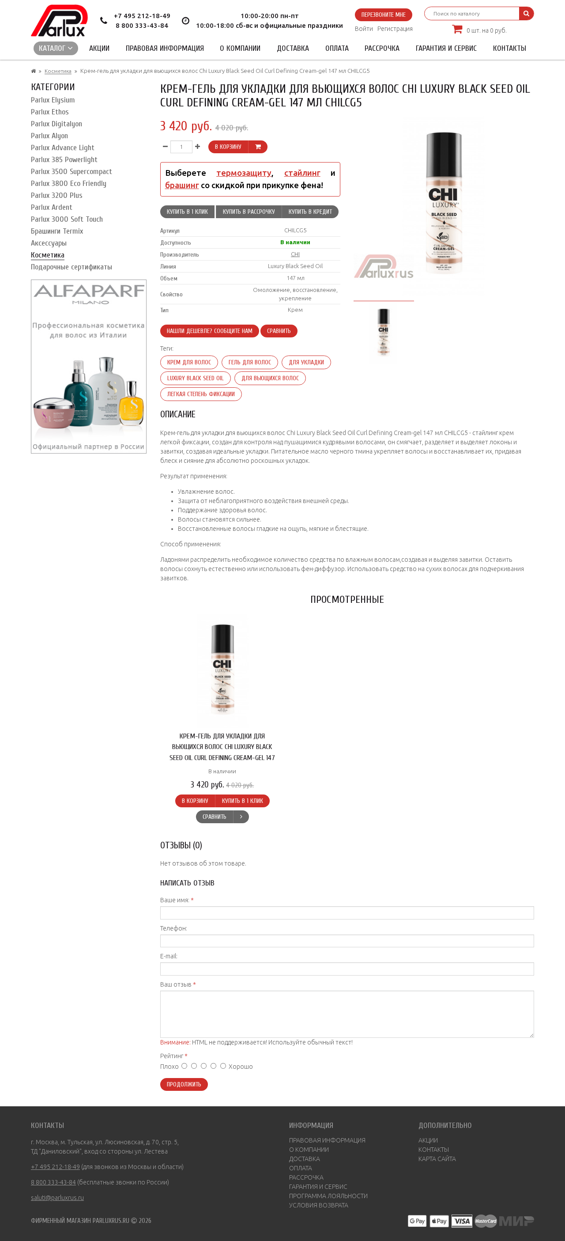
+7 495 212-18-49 (142, 15)
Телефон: (173, 928)
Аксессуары (49, 243)
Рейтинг (171, 1055)
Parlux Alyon (49, 135)
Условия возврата (318, 1205)
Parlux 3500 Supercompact (71, 171)
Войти (364, 28)
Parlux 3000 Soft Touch (67, 219)
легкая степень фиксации (201, 394)
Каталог (53, 48)
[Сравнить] (241, 816)
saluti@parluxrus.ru (57, 1197)
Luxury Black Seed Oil (195, 378)
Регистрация (395, 28)
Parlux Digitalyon (56, 124)
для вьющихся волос (270, 378)
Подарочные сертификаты (71, 267)
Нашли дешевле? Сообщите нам (209, 331)
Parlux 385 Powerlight (64, 159)
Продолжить (184, 1084)
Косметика (58, 71)
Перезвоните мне (384, 15)
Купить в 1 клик (187, 212)
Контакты (509, 48)
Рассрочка (382, 48)
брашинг (182, 185)
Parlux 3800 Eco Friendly (68, 183)
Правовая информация (165, 48)
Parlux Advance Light (62, 147)
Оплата (337, 48)
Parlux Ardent (51, 207)
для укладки (306, 362)
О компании (240, 48)
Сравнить (279, 331)
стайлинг (302, 173)
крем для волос (189, 362)
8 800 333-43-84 (142, 25)
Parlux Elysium (53, 100)
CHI (295, 254)
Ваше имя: (174, 900)
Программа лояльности (328, 1195)
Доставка (293, 48)
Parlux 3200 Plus (57, 195)
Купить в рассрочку (249, 212)
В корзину (228, 147)
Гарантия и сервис (446, 48)
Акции (99, 48)
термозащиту (243, 173)
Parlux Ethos (50, 112)
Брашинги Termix (57, 231)
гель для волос (250, 362)
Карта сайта (437, 1158)
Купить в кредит (310, 212)
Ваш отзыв (176, 984)
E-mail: (168, 956)
